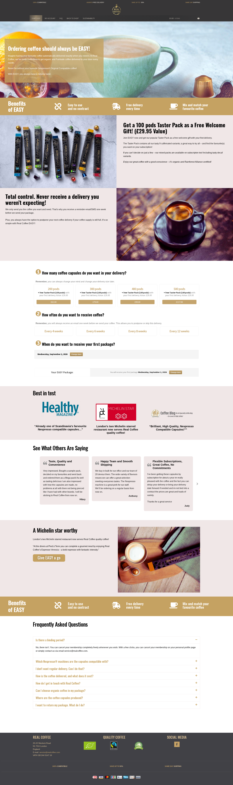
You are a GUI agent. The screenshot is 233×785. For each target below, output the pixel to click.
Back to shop (73, 18)
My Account (50, 18)
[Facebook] (177, 744)
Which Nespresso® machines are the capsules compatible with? (72, 661)
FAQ (61, 18)
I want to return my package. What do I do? (60, 705)
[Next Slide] (197, 483)
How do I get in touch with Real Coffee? (58, 683)
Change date (76, 354)
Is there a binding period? (50, 640)
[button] (56, 358)
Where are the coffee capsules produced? (59, 698)
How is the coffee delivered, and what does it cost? (64, 676)
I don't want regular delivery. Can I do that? (60, 668)
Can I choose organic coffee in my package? (60, 690)
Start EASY (36, 18)
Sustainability (89, 18)
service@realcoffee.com (49, 752)
